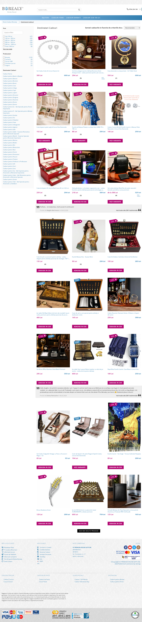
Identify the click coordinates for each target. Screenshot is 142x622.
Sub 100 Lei (8, 36)
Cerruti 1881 (9, 61)
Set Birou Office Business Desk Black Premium (51, 369)
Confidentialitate (44, 550)
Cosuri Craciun (8, 581)
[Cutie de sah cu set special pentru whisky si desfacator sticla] (88, 294)
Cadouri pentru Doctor (10, 102)
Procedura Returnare (10, 550)
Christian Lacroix (10, 63)
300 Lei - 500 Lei (10, 42)
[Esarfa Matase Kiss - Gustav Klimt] (88, 236)
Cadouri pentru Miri (9, 145)
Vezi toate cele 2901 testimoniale (127, 210)
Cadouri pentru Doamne (10, 100)
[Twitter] (134, 547)
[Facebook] (126, 547)
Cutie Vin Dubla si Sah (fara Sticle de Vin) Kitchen (122, 257)
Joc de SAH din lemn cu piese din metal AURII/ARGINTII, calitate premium (84, 511)
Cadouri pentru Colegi (10, 88)
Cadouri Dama (7, 74)
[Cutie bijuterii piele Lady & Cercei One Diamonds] (53, 108)
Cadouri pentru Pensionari (11, 154)
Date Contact (8, 561)
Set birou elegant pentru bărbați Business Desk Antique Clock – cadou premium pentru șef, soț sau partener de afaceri (87, 72)
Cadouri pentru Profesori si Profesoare (15, 161)
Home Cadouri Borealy (10, 22)
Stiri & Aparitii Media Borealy (13, 559)
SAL (38, 563)
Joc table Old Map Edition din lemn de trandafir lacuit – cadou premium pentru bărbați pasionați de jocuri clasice (53, 314)
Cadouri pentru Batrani (10, 79)
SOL (40, 559)
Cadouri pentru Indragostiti (11, 125)
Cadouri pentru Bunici (10, 83)
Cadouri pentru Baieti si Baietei (12, 76)
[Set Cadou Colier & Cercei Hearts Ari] (53, 52)
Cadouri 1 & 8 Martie (81, 579)
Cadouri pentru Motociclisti (11, 147)
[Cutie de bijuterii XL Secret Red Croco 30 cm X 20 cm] (53, 167)
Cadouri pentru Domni (10, 104)
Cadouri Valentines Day (81, 581)
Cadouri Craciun (8, 579)
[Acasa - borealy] (13, 10)
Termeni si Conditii (45, 547)
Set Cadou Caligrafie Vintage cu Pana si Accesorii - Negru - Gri (52, 455)
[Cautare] (79, 10)
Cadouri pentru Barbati (117, 579)
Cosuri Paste (43, 581)
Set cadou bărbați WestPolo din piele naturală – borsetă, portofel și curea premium (122, 189)
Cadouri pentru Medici (10, 143)
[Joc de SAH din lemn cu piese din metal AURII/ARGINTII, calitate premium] (88, 491)
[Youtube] (130, 547)
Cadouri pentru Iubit (9, 129)
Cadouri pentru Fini (9, 118)
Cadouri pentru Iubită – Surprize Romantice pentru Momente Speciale (16, 133)
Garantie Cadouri (44, 552)
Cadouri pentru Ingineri (10, 127)
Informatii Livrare (9, 552)
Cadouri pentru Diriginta (10, 97)
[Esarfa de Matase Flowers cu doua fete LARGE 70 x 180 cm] (88, 108)
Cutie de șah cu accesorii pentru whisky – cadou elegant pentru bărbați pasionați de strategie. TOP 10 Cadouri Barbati (53, 258)
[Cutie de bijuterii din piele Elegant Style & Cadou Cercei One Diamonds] (88, 427)
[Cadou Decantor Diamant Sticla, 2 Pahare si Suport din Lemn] (124, 294)
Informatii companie (10, 557)
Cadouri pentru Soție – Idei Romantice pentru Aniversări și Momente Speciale (17, 176)
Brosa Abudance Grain (44, 510)
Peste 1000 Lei (9, 46)
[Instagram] (138, 547)
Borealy (7, 57)
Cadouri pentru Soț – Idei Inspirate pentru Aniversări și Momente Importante (16, 172)
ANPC (41, 561)
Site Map (42, 557)
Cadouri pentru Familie (10, 115)
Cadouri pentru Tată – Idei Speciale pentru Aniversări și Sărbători (16, 183)
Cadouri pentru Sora (9, 168)
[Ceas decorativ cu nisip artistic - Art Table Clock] (124, 52)
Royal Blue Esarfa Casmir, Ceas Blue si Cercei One (123, 369)
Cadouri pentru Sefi (9, 164)
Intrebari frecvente (45, 554)
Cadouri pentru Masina (10, 140)
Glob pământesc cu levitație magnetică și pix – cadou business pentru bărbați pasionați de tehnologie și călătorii (88, 189)
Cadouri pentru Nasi (9, 150)
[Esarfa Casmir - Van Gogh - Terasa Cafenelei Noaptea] (124, 427)
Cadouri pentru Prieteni (10, 159)
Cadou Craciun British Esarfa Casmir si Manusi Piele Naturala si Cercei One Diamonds (124, 128)
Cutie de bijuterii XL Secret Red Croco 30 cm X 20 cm (53, 188)
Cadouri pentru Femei (117, 581)
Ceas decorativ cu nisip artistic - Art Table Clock (122, 71)
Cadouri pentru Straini (10, 179)
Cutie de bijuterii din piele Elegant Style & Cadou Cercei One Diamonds (87, 455)
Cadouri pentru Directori (10, 95)
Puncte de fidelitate (10, 554)
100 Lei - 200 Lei (10, 38)
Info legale (41, 543)
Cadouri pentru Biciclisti (10, 81)
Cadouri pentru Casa (9, 86)
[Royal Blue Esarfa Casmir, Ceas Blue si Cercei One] (124, 350)
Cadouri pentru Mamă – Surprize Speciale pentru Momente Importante (16, 137)
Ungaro (7, 65)
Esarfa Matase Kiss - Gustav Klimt (82, 257)
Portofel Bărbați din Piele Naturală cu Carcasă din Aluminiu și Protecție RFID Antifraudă (123, 511)
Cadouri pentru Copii (9, 90)
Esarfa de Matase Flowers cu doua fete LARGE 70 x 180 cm (87, 128)
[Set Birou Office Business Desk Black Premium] (53, 350)
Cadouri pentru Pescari (10, 157)
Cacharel (8, 59)
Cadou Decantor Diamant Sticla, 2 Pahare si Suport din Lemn (123, 314)
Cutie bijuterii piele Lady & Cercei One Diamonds (52, 127)
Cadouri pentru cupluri (10, 93)
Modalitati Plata (9, 547)
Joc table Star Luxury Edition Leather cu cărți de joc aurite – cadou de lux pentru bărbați (87, 370)
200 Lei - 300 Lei (10, 40)
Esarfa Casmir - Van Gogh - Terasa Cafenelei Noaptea (124, 454)
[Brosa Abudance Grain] (53, 491)
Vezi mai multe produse (89, 531)
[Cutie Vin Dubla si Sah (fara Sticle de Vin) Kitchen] (124, 236)
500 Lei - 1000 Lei (10, 44)
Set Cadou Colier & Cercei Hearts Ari (48, 71)
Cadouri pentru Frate (9, 122)
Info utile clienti (8, 543)
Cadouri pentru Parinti (10, 152)
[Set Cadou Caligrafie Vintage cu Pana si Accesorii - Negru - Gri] (53, 427)
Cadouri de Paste (44, 579)
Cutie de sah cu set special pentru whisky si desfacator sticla (85, 314)
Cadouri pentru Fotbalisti (10, 120)
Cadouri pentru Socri (9, 166)
